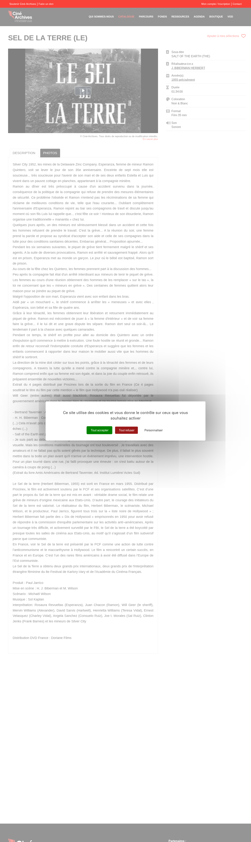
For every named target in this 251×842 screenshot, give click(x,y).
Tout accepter (99, 430)
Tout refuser (126, 430)
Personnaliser (153, 430)
